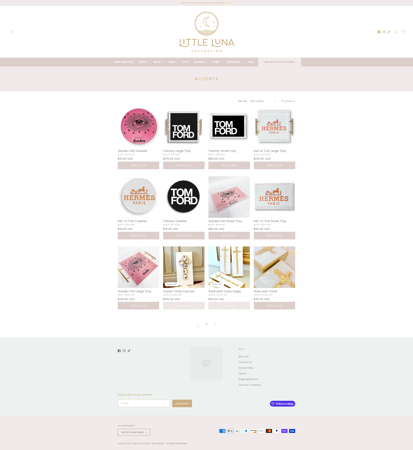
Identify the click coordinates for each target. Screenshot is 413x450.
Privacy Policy (246, 367)
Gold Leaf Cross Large (224, 291)
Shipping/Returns (248, 379)
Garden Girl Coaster (132, 151)
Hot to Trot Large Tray (270, 151)
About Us (244, 356)
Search (243, 373)
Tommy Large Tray (177, 151)
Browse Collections (280, 62)
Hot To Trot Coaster (132, 221)
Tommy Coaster (175, 221)
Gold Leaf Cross (265, 291)
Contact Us (245, 362)
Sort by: (242, 101)
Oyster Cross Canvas (178, 291)
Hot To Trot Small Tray (270, 221)
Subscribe (182, 403)
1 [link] (197, 324)
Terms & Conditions (250, 385)
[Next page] (215, 324)
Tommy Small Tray (222, 151)
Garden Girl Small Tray (225, 221)
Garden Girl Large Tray (134, 291)
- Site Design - (158, 443)
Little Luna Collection (138, 443)
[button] (11, 31)
